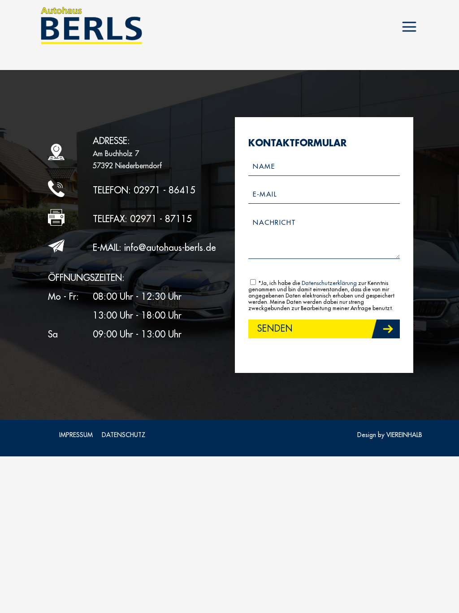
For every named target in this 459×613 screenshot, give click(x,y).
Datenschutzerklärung (329, 283)
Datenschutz (123, 435)
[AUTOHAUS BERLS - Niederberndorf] (91, 26)
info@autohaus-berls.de (170, 248)
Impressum (76, 435)
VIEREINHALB (404, 435)
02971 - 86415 (164, 190)
